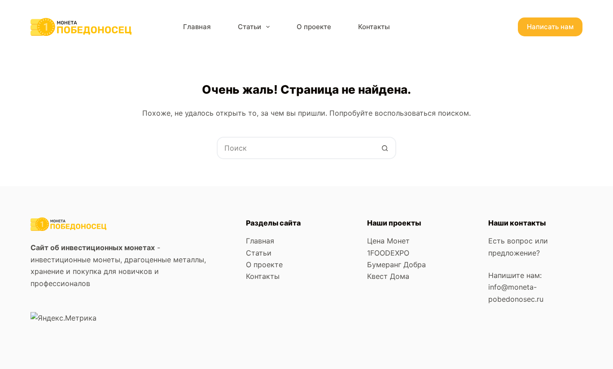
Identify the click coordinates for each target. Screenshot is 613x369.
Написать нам (550, 26)
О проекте (314, 26)
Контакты (374, 26)
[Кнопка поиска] (385, 148)
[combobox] (296, 148)
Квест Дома (388, 276)
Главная (197, 26)
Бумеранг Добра (396, 264)
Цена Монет (388, 240)
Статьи (249, 26)
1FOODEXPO (388, 252)
